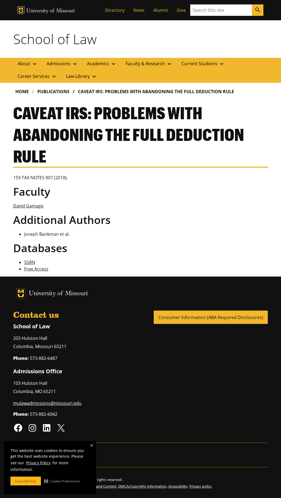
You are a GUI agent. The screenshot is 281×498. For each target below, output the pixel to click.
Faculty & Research (149, 64)
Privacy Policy (38, 462)
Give (181, 10)
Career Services (37, 76)
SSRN (29, 262)
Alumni (160, 10)
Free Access (36, 269)
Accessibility (178, 486)
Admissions (62, 64)
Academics (102, 64)
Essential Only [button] (25, 481)
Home (22, 92)
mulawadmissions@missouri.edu (47, 403)
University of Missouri (50, 11)
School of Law (55, 39)
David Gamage (28, 206)
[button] (62, 481)
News (139, 10)
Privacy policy (200, 486)
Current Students (203, 64)
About (28, 64)
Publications (53, 92)
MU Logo (20, 10)
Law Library (81, 76)
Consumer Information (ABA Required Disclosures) (210, 317)
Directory (115, 10)
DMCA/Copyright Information (142, 486)
